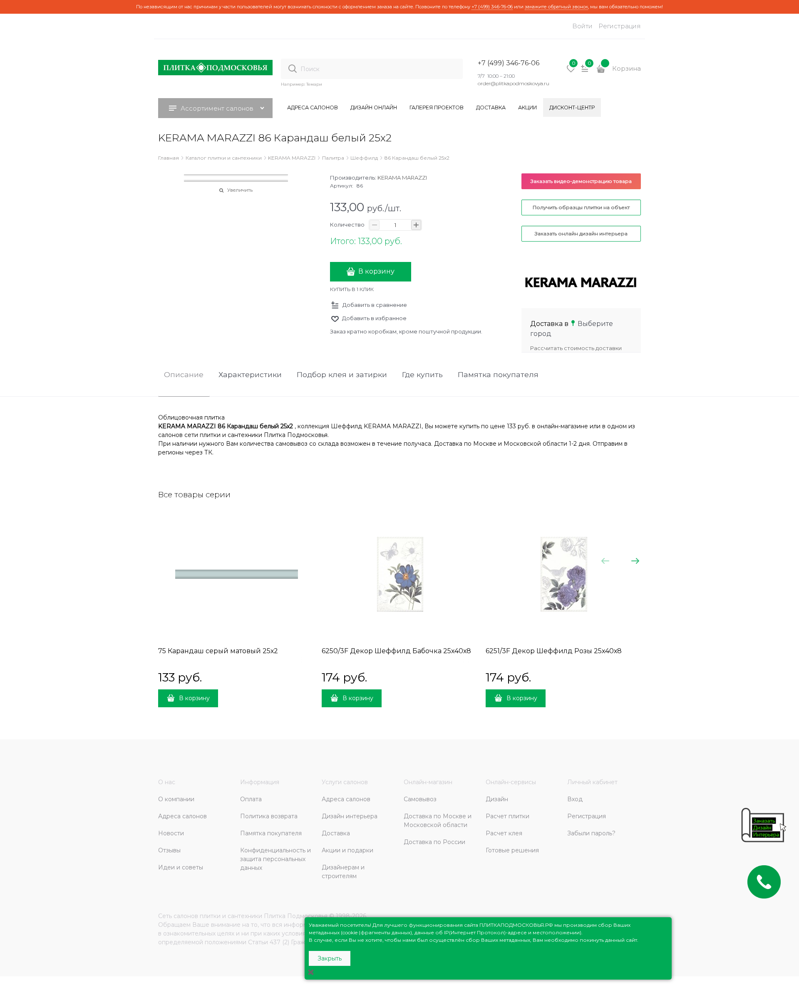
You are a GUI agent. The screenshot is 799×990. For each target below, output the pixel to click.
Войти (582, 26)
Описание (183, 375)
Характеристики (250, 375)
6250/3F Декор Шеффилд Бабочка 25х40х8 (396, 651)
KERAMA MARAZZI (402, 177)
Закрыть (330, 958)
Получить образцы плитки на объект (581, 207)
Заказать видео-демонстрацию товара (581, 181)
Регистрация (619, 26)
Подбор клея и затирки (342, 375)
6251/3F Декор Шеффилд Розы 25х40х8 (554, 651)
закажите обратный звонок (556, 7)
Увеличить (240, 190)
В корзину (376, 271)
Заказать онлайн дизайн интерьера (581, 233)
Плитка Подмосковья (296, 916)
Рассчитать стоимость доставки (576, 348)
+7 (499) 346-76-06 (492, 7)
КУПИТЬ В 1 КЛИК (352, 289)
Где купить (422, 375)
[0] (571, 71)
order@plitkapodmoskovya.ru (513, 83)
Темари (314, 84)
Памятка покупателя (498, 375)
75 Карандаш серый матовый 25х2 (218, 651)
